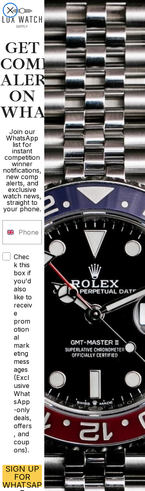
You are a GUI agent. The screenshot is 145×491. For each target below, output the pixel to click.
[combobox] (8, 232)
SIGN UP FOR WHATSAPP (22, 476)
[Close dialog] (10, 10)
